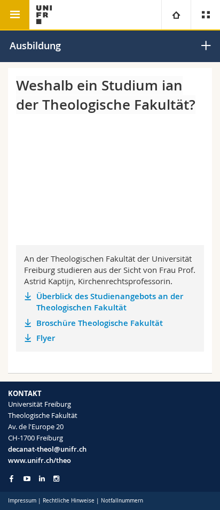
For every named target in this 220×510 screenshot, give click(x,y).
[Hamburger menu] (14, 14)
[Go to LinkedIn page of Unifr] (42, 478)
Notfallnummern (122, 500)
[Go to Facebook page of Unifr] (11, 478)
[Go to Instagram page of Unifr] (56, 478)
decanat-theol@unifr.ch (47, 449)
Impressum (22, 500)
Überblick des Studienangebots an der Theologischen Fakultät (109, 302)
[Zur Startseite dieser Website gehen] (44, 14)
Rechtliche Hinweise (69, 500)
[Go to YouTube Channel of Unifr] (26, 478)
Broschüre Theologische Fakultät (99, 323)
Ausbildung (35, 45)
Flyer (45, 338)
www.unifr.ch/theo (39, 460)
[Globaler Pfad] (176, 14)
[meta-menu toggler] (205, 14)
